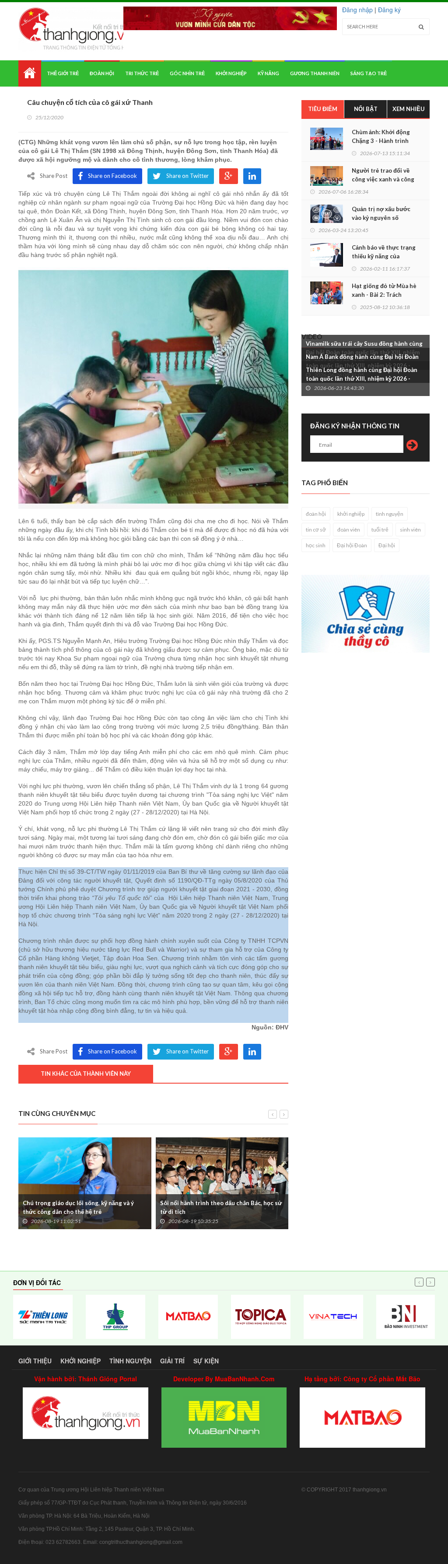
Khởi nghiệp (231, 73)
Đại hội (386, 545)
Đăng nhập (357, 9)
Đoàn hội (102, 73)
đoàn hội (316, 514)
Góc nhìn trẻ (187, 73)
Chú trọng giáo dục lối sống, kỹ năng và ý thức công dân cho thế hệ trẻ (78, 1207)
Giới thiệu (35, 1360)
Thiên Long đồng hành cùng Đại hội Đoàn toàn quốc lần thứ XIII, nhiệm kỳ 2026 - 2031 (361, 378)
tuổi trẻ (379, 529)
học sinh (316, 545)
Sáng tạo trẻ (368, 73)
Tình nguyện (130, 1360)
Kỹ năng (268, 73)
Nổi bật (366, 108)
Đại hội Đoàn (352, 545)
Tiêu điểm (322, 108)
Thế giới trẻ (63, 73)
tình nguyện (389, 514)
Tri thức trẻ (142, 73)
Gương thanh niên (315, 73)
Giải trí (172, 1360)
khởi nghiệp (350, 514)
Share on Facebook (112, 175)
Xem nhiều (408, 108)
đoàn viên (348, 529)
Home (29, 73)
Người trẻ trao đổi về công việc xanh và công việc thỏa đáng (383, 179)
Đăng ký (389, 9)
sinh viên (410, 529)
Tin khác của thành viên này (86, 1073)
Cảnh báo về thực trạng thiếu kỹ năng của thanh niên (384, 256)
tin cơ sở (316, 529)
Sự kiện (206, 1360)
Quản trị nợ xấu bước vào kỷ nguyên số (381, 213)
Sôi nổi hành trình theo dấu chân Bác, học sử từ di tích (221, 1207)
